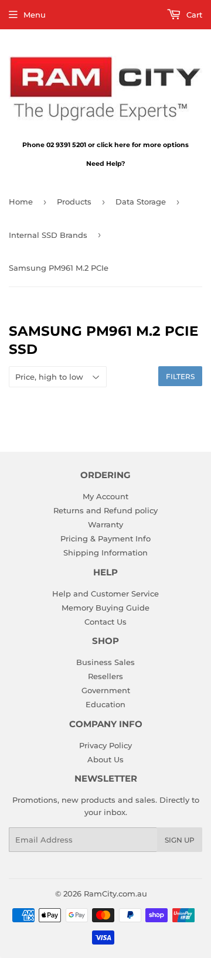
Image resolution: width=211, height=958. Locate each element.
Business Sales (105, 662)
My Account (105, 496)
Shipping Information (105, 552)
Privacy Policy (105, 745)
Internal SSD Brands (48, 235)
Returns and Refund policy (105, 510)
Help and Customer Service (105, 593)
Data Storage (140, 201)
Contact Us (105, 621)
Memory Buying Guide (105, 607)
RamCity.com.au (115, 893)
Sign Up (180, 840)
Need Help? (105, 163)
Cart (193, 14)
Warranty (105, 524)
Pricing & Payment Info (105, 538)
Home (21, 201)
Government (105, 690)
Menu (34, 14)
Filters (180, 376)
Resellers (105, 676)
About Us (105, 759)
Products (74, 201)
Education (105, 704)
